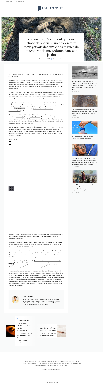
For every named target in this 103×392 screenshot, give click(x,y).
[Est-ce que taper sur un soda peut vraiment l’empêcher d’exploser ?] (84, 133)
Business (56, 15)
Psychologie (66, 15)
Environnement (38, 15)
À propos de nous (20, 1)
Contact (9, 1)
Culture (48, 15)
